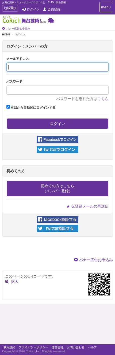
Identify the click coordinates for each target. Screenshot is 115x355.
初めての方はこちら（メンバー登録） (57, 188)
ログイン (33, 9)
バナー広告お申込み (18, 28)
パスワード (14, 81)
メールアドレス (17, 59)
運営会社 (57, 347)
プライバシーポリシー (33, 347)
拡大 (14, 281)
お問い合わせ (76, 347)
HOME (6, 34)
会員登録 (54, 9)
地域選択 (10, 9)
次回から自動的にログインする (33, 107)
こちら (103, 99)
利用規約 (9, 347)
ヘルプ (92, 347)
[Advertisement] (57, 325)
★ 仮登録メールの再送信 (87, 206)
